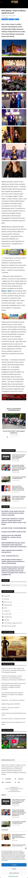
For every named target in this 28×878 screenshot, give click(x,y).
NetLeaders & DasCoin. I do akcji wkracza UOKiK (13, 718)
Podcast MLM (7, 614)
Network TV (7, 611)
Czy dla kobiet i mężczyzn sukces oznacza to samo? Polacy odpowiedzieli (19, 498)
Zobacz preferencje (14, 873)
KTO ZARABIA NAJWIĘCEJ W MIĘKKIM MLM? (19, 477)
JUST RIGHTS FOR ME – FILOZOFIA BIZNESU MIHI (13, 528)
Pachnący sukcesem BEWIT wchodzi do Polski (13, 531)
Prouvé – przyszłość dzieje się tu (10, 556)
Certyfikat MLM (8, 617)
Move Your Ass (8, 602)
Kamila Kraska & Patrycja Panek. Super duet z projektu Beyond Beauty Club (18, 836)
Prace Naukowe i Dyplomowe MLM (13, 623)
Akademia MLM (8, 605)
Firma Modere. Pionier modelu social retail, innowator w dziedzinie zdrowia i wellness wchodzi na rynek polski (12, 513)
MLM (10, 291)
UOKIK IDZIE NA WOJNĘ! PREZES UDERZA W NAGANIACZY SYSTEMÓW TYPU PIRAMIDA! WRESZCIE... (12, 694)
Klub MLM (6, 620)
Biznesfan (6, 599)
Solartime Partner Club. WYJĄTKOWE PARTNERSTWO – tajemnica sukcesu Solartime (11, 537)
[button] (26, 848)
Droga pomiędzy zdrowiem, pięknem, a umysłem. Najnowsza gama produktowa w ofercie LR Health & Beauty (12, 561)
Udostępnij (5, 19)
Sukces (3, 291)
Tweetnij (12, 19)
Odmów (14, 869)
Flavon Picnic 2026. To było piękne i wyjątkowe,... (14, 431)
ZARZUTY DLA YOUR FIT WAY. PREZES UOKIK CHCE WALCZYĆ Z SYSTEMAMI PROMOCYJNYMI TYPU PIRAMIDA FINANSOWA (13, 670)
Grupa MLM (7, 596)
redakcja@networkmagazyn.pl (15, 791)
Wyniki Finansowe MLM (10, 626)
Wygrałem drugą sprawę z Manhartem (10, 704)
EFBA (5, 608)
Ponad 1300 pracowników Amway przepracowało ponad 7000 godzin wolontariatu (18, 457)
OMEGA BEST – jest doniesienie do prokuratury (12, 700)
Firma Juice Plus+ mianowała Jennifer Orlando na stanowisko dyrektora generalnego (18, 488)
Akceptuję (14, 864)
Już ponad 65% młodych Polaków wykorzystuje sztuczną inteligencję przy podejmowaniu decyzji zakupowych (19, 468)
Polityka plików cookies (13, 876)
